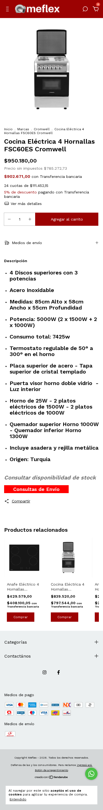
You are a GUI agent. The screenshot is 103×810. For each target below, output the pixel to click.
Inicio (8, 129)
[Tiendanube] (51, 778)
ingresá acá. (85, 764)
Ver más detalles (25, 203)
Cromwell (42, 129)
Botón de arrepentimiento (51, 770)
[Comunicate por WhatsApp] (91, 774)
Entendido (18, 799)
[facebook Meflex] (58, 672)
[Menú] (8, 10)
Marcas (23, 129)
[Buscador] (85, 10)
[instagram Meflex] (44, 672)
